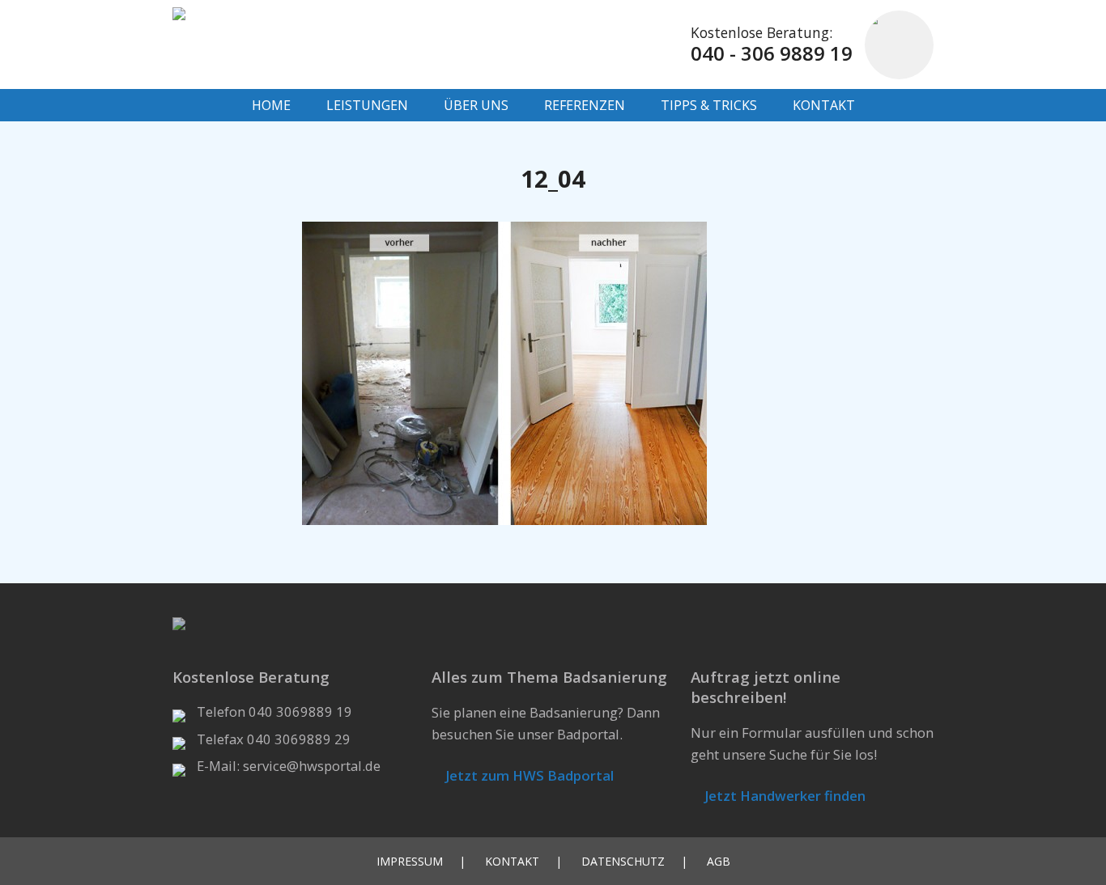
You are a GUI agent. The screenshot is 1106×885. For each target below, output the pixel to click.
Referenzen (584, 105)
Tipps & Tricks (709, 105)
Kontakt (824, 105)
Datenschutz (623, 861)
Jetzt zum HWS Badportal (528, 775)
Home (271, 105)
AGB (718, 861)
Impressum (409, 861)
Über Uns (476, 105)
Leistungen (367, 105)
